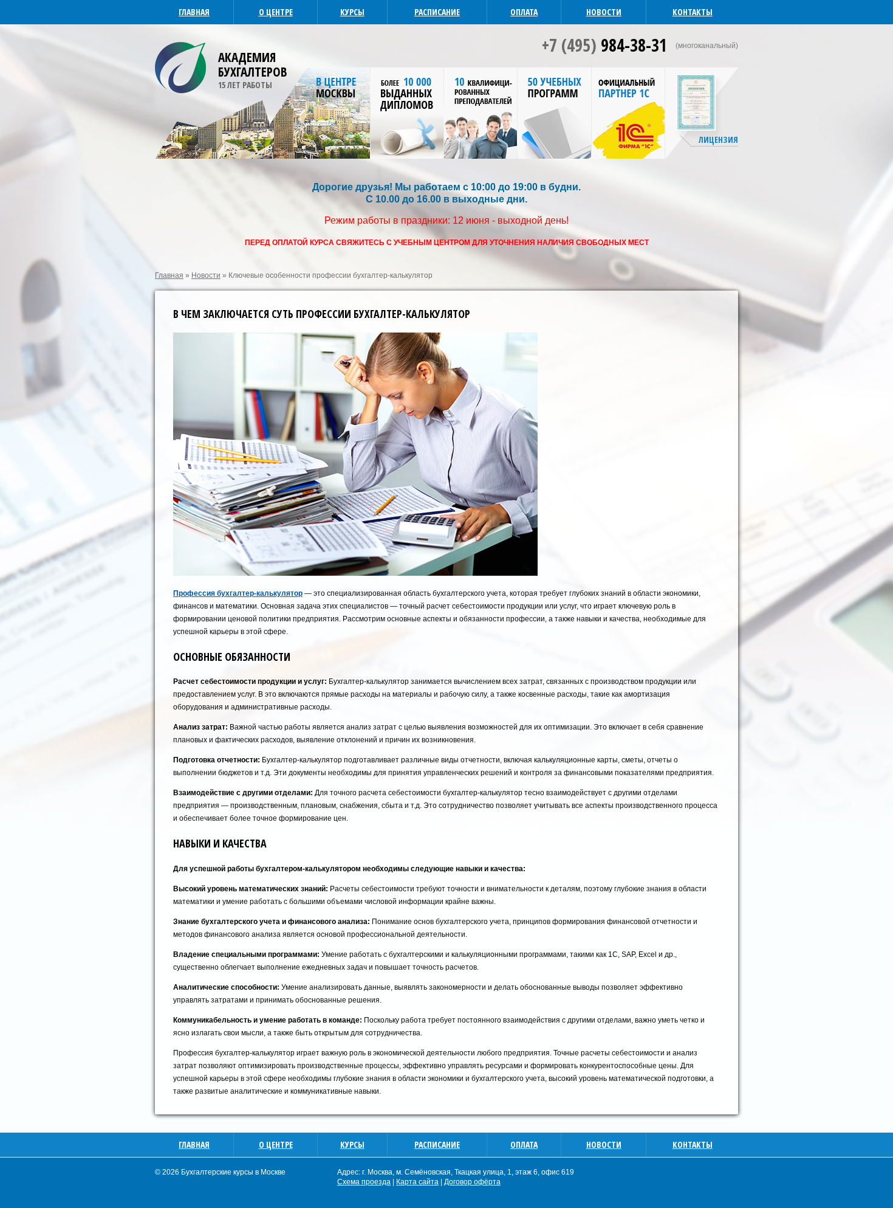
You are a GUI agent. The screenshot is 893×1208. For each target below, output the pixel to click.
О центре (276, 12)
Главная (194, 12)
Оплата (524, 12)
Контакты (692, 12)
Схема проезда (364, 1182)
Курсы (352, 12)
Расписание (437, 12)
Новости (603, 12)
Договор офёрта (472, 1182)
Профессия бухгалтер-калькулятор (238, 593)
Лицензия (718, 139)
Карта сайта (417, 1182)
